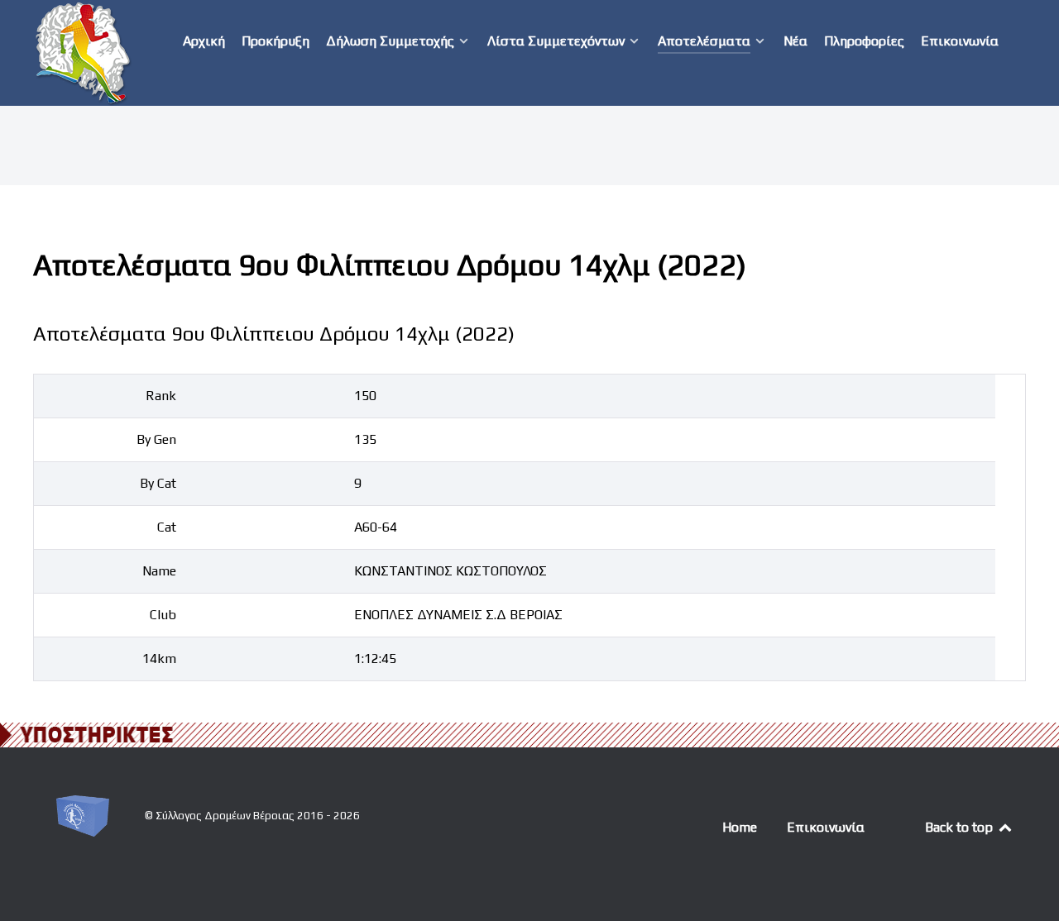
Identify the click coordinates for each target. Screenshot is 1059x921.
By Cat (158, 483)
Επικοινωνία (826, 827)
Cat (166, 527)
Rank (161, 395)
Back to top (960, 827)
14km (159, 658)
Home (739, 827)
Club (163, 615)
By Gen (156, 439)
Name (159, 571)
